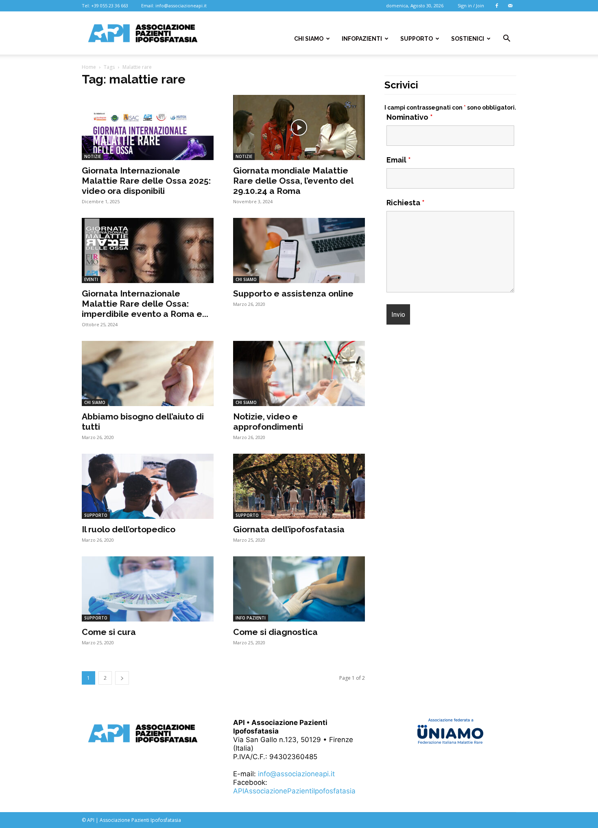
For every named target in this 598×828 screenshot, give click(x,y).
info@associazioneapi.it (181, 5)
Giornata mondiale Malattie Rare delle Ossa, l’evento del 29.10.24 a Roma (293, 180)
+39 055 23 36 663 (109, 5)
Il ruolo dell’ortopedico (128, 529)
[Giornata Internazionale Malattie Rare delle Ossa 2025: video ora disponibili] (148, 127)
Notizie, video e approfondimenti (268, 421)
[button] (506, 39)
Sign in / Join (471, 5)
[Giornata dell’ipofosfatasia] (299, 486)
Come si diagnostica (275, 632)
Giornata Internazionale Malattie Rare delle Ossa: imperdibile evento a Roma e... (145, 303)
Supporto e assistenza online (293, 293)
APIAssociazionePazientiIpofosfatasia (294, 791)
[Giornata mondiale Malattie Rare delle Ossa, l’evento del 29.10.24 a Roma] (299, 127)
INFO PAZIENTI (251, 618)
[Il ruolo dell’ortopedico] (148, 486)
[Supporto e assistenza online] (299, 250)
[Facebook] (497, 5)
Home (89, 67)
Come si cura (109, 632)
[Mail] (510, 5)
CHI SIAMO (308, 38)
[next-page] (122, 678)
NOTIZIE (92, 156)
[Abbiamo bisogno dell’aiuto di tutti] (148, 373)
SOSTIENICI (467, 38)
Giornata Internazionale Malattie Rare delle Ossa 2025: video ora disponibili (146, 180)
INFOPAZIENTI (362, 38)
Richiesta (405, 202)
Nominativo (409, 117)
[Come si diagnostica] (299, 589)
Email (398, 160)
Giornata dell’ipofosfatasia (289, 529)
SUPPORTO (416, 38)
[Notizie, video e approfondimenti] (299, 373)
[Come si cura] (148, 589)
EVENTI (91, 279)
